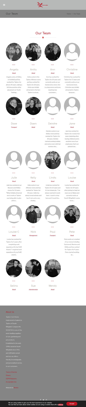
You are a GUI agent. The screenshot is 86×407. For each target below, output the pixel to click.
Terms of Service (11, 372)
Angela (14, 69)
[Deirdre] (53, 106)
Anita (33, 69)
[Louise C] (14, 214)
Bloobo (16, 387)
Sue (33, 285)
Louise (72, 177)
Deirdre (52, 123)
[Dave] (14, 106)
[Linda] (53, 160)
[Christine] (72, 52)
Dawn (33, 123)
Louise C (14, 231)
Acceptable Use (11, 382)
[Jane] (72, 106)
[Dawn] (33, 106)
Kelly (33, 177)
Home (69, 14)
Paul (52, 231)
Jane (72, 123)
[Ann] (53, 52)
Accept (72, 404)
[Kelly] (33, 160)
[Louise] (72, 160)
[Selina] (14, 268)
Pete (72, 231)
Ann (52, 69)
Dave (14, 123)
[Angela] (14, 52)
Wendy (53, 285)
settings (60, 405)
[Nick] (33, 214)
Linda (52, 177)
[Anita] (33, 52)
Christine (72, 69)
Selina (14, 285)
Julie (14, 177)
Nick (33, 231)
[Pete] (72, 214)
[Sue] (33, 268)
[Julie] (14, 160)
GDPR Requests (11, 378)
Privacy (8, 375)
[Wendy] (53, 268)
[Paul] (53, 214)
